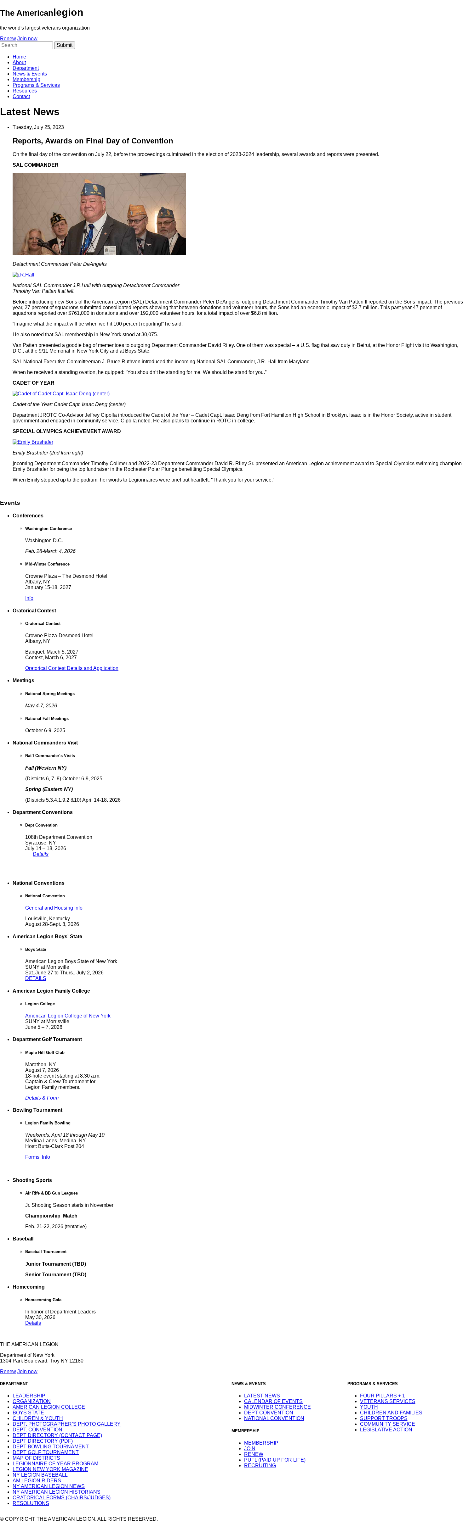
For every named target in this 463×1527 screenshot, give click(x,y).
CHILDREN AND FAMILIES (391, 1412)
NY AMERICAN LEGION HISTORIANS (56, 1492)
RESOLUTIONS (31, 1503)
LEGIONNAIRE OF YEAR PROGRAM (55, 1463)
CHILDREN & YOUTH (38, 1418)
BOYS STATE (28, 1412)
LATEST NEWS (262, 1395)
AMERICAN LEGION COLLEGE (49, 1407)
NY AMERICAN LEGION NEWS (49, 1486)
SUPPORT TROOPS (384, 1418)
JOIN (249, 1448)
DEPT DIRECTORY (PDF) (43, 1441)
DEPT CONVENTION (268, 1412)
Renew (8, 38)
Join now (27, 38)
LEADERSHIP (29, 1395)
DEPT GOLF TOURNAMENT (46, 1452)
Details (41, 854)
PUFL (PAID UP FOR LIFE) (275, 1460)
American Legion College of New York (68, 1015)
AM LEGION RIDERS (37, 1480)
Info (29, 598)
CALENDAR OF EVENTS (273, 1401)
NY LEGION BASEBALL (40, 1475)
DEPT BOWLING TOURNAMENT (51, 1446)
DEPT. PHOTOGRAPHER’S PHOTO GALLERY (67, 1424)
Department (26, 68)
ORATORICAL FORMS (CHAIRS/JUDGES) (62, 1497)
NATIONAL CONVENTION (274, 1418)
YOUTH (369, 1407)
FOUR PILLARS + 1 (382, 1395)
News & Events (30, 73)
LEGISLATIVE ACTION (386, 1429)
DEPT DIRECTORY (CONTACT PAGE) (57, 1435)
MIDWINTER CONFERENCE (277, 1407)
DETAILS (35, 978)
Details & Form (42, 1098)
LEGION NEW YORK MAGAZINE (50, 1469)
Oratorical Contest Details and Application (71, 668)
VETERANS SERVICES (387, 1401)
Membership (26, 79)
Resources (25, 90)
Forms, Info (37, 1157)
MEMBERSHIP (261, 1443)
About (19, 62)
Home (19, 56)
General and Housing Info (54, 908)
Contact (21, 96)
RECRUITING (260, 1465)
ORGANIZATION (32, 1401)
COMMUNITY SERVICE (387, 1424)
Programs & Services (36, 85)
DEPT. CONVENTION (37, 1429)
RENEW (253, 1454)
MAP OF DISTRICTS (36, 1458)
